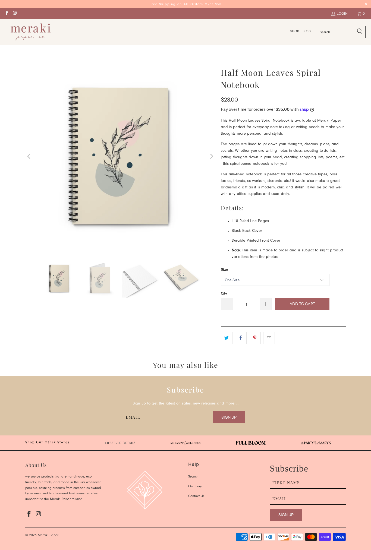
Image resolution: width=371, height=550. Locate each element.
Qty (224, 293)
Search (193, 477)
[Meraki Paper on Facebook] (6, 13)
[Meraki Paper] (30, 32)
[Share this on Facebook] (241, 338)
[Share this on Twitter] (226, 338)
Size (224, 269)
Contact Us (196, 496)
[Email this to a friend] (269, 338)
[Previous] (29, 156)
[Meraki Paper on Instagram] (14, 13)
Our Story (195, 486)
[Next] (211, 156)
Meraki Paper (48, 535)
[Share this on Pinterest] (255, 338)
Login (342, 13)
